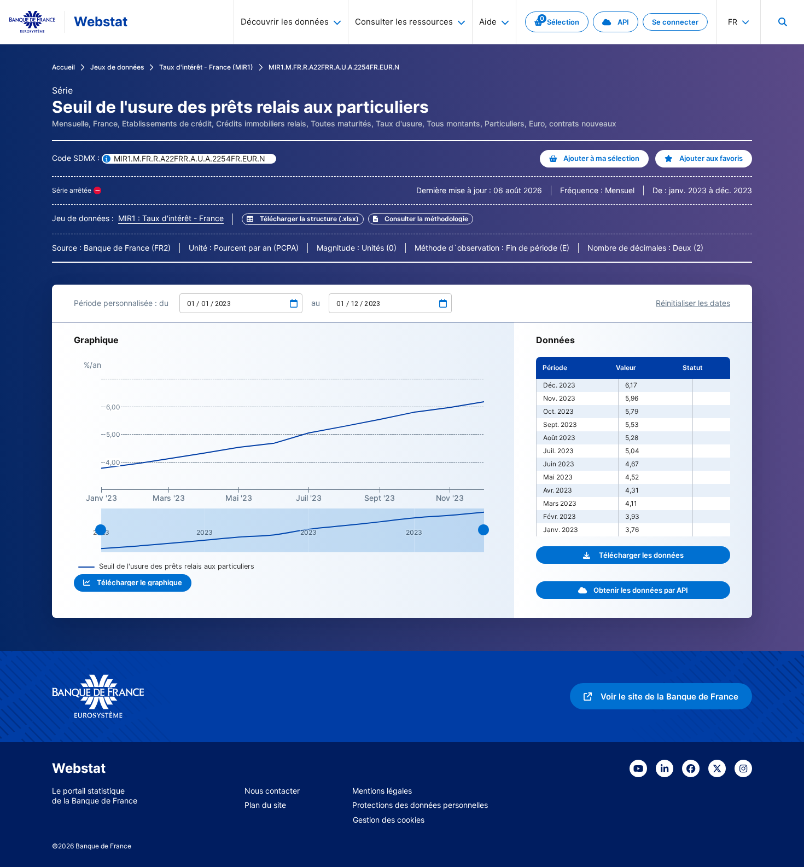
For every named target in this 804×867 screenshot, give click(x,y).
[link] (557, 21)
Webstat (100, 22)
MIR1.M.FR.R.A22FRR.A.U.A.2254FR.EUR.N (334, 67)
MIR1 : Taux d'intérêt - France (171, 218)
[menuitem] (782, 22)
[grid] (633, 446)
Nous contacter (272, 790)
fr (732, 21)
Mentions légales (382, 790)
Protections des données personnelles (420, 805)
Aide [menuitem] (488, 21)
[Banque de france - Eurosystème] (32, 22)
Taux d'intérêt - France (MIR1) (206, 67)
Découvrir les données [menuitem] (285, 21)
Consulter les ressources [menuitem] (404, 21)
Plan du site (265, 805)
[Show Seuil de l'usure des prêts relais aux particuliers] (166, 566)
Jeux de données (117, 67)
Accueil (63, 67)
